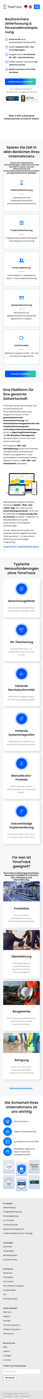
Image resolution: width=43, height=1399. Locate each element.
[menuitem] (8, 1396)
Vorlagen (7, 1355)
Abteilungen (8, 1251)
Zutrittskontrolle (10, 1224)
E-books (7, 1360)
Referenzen (8, 1333)
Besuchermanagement (13, 1229)
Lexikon (6, 1351)
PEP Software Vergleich (13, 1286)
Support (7, 1316)
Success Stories (10, 1259)
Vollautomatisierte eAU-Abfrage (18, 1233)
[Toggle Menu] (37, 7)
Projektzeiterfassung (12, 1211)
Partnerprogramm (11, 1325)
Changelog (8, 1277)
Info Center (8, 1281)
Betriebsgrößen (10, 1255)
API (4, 1294)
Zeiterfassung (9, 1207)
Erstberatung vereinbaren (20, 81)
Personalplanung (10, 1216)
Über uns (7, 1312)
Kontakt (6, 1320)
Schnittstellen (9, 1290)
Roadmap (7, 1273)
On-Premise (8, 1220)
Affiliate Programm (11, 1329)
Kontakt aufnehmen (20, 374)
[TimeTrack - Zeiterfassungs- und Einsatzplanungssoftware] (12, 6)
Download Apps (10, 1298)
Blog (5, 1347)
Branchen (7, 1246)
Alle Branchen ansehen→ (21, 1088)
